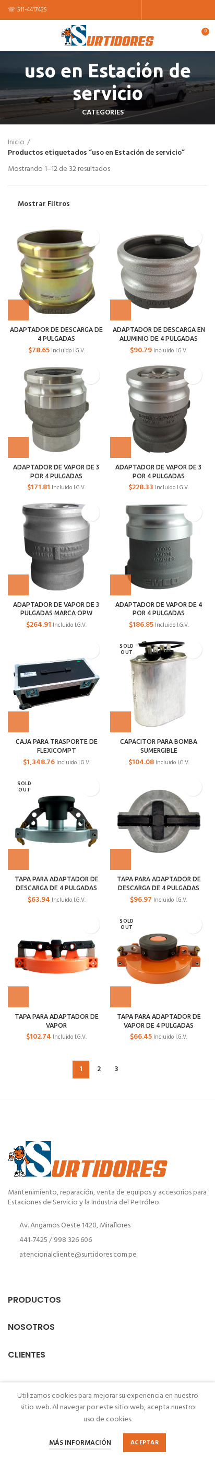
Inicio (16, 142)
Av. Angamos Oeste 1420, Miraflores (74, 1226)
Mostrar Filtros (44, 204)
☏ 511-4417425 (27, 10)
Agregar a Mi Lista (90, 237)
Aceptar (144, 1443)
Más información (80, 1443)
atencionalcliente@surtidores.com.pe (78, 1255)
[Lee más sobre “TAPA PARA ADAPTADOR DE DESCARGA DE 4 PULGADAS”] (18, 859)
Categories (103, 113)
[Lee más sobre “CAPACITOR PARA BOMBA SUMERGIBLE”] (120, 721)
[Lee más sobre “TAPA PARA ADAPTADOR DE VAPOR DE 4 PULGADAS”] (120, 996)
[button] (18, 310)
